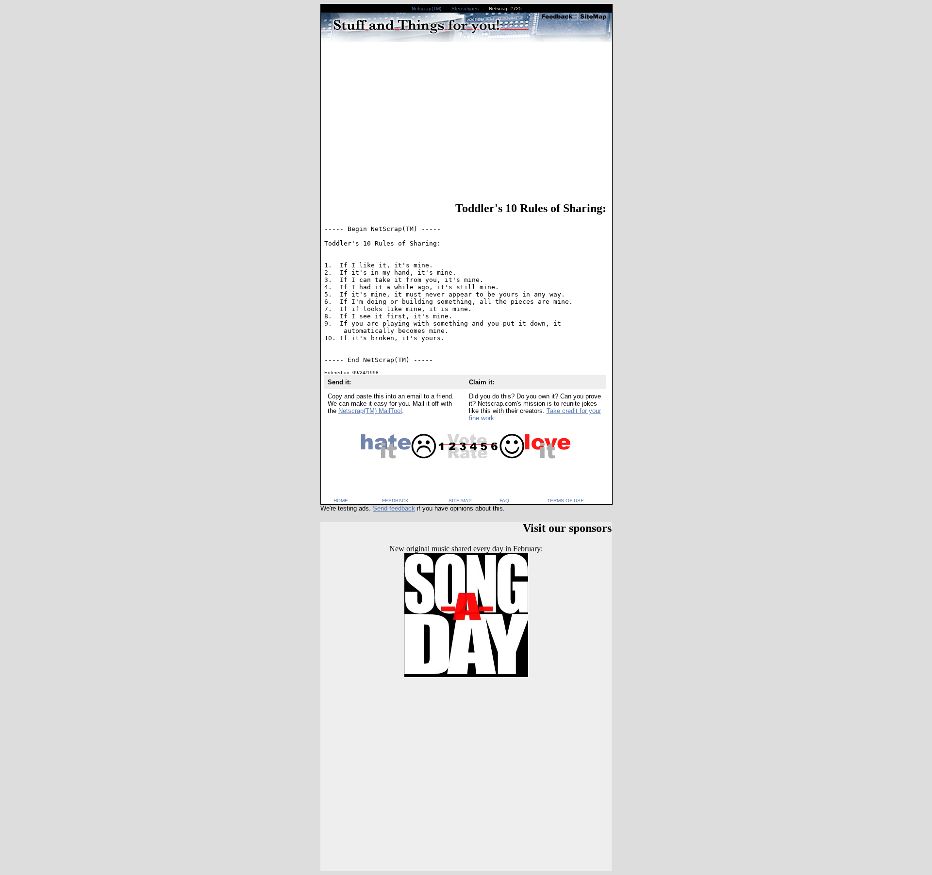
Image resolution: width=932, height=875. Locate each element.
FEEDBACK (395, 500)
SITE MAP (460, 500)
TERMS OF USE (565, 500)
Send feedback (394, 508)
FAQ (504, 500)
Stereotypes (465, 8)
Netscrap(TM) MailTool (370, 410)
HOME (340, 500)
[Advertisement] (465, 123)
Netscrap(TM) (426, 8)
